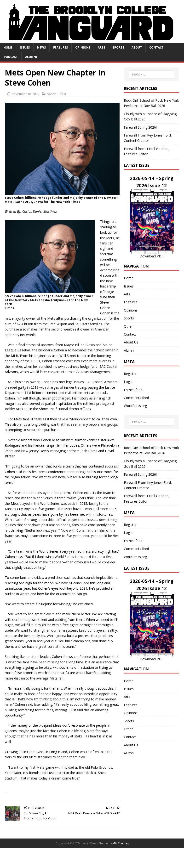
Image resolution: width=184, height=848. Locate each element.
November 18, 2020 (25, 94)
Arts (101, 47)
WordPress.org (135, 405)
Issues (25, 47)
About (137, 47)
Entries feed (133, 389)
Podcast (11, 57)
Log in (128, 381)
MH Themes (121, 843)
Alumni (31, 57)
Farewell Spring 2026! (140, 127)
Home (8, 47)
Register (130, 373)
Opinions (82, 47)
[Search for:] (151, 74)
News (41, 47)
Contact (156, 47)
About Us (131, 342)
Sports (118, 47)
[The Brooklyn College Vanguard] (92, 39)
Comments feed (136, 397)
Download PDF (151, 256)
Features (60, 47)
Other (128, 326)
